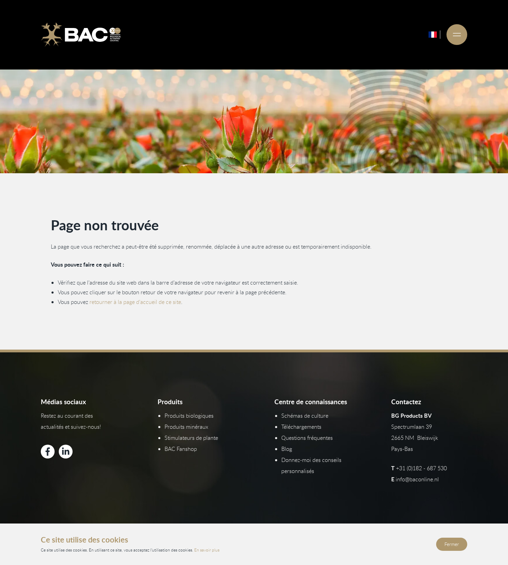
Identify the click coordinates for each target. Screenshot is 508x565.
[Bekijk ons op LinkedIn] (66, 452)
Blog (286, 449)
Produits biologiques (189, 415)
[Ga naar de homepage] (81, 34)
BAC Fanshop (180, 449)
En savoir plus (206, 550)
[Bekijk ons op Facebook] (48, 452)
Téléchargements (301, 426)
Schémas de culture (304, 415)
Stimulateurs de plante (191, 438)
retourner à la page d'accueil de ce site (135, 302)
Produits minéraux (186, 426)
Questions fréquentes (307, 438)
